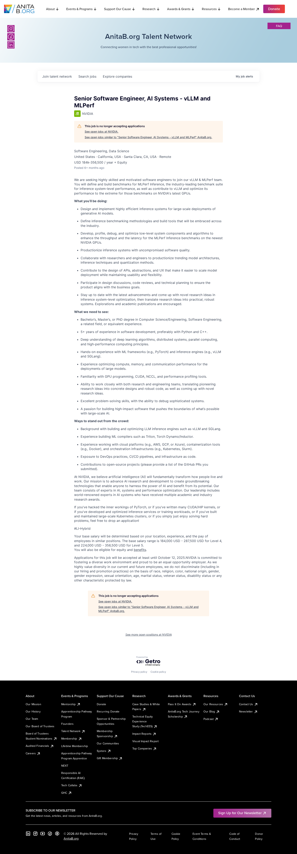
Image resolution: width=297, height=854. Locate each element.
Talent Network (70, 731)
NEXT (64, 766)
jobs (87, 76)
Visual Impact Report (145, 741)
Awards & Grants (178, 9)
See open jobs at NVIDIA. (101, 131)
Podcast (208, 719)
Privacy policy (139, 671)
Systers (101, 751)
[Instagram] (10, 28)
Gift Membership (107, 758)
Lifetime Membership (74, 746)
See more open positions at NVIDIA (148, 634)
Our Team (32, 719)
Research (149, 9)
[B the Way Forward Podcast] (57, 833)
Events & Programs (79, 9)
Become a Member (241, 9)
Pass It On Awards (179, 704)
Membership (69, 739)
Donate (101, 704)
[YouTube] (42, 833)
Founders (67, 724)
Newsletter (246, 711)
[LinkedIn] (10, 45)
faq (279, 26)
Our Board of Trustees (40, 726)
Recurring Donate (108, 711)
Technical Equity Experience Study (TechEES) (142, 721)
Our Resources (213, 704)
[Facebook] (10, 36)
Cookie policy (158, 671)
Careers (31, 753)
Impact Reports (142, 734)
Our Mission (33, 704)
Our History (33, 711)
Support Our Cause (117, 9)
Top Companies (142, 748)
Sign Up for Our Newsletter (240, 812)
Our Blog (209, 711)
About (50, 9)
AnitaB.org (71, 838)
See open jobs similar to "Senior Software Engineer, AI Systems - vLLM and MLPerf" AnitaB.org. (148, 137)
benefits (140, 550)
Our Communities (108, 743)
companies (117, 76)
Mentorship (68, 704)
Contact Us (246, 704)
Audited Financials (37, 746)
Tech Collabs (69, 785)
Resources (209, 9)
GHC (64, 793)
